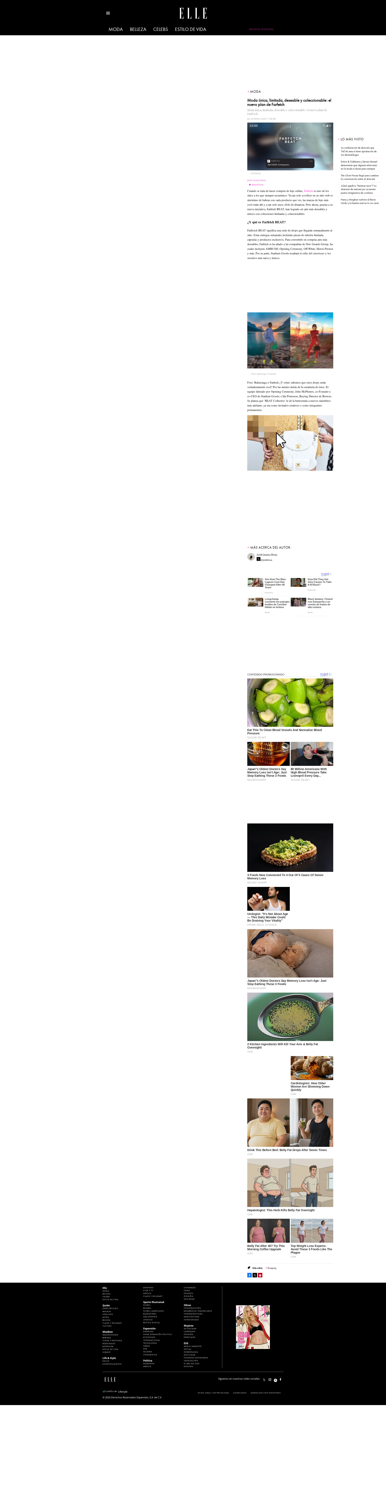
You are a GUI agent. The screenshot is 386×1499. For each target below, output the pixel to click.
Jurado (107, 1352)
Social (187, 1349)
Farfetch (308, 191)
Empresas (148, 1331)
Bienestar (108, 1346)
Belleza (138, 29)
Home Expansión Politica (157, 1334)
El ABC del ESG (191, 1364)
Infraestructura (193, 1314)
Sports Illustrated (153, 1302)
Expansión (149, 1328)
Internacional (151, 1340)
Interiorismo (191, 1320)
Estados (188, 1293)
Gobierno (149, 1364)
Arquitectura (191, 1317)
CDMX (187, 1290)
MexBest (108, 1331)
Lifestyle (148, 1320)
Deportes (148, 1288)
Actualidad (190, 1329)
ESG (145, 1349)
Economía (149, 1337)
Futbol (147, 1305)
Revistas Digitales (261, 29)
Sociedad (189, 1299)
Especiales (189, 1337)
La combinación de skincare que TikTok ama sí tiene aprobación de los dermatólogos (359, 151)
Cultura (107, 1326)
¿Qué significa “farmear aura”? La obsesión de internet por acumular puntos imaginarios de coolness (358, 189)
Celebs (160, 29)
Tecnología (150, 1343)
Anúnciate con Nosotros (266, 1393)
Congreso (190, 1288)
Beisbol (147, 1308)
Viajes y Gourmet (112, 1323)
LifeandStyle (150, 1355)
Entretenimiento (112, 1364)
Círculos (108, 1314)
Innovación (191, 1361)
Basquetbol (150, 1314)
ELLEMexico (264, 1379)
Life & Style (109, 1358)
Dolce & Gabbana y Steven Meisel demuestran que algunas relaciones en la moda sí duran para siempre (359, 165)
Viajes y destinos (112, 1340)
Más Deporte (150, 1317)
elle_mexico (272, 1379)
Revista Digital (151, 1323)
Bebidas (107, 1338)
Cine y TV (148, 1290)
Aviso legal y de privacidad (213, 1393)
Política (147, 1360)
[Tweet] (255, 1275)
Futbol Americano (153, 1311)
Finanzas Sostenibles (196, 1358)
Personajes (109, 1344)
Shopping (271, 1268)
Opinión (188, 1296)
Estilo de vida (190, 29)
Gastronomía (110, 1335)
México (147, 1366)
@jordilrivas (258, 184)
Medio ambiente (193, 1346)
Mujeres (147, 1352)
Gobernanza (191, 1352)
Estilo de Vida (110, 1349)
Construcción (192, 1308)
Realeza (107, 1311)
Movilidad (190, 1355)
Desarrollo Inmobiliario (198, 1311)
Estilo (106, 1361)
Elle (105, 1288)
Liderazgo (189, 1331)
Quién (106, 1305)
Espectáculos (110, 1308)
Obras (146, 1346)
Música (147, 1293)
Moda (116, 29)
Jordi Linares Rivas (256, 180)
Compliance (240, 1393)
